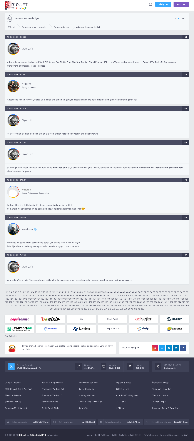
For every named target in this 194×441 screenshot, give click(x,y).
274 (105, 309)
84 (56, 295)
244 (119, 305)
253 (157, 305)
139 (70, 299)
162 (159, 299)
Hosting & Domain (87, 395)
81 (47, 295)
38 (103, 292)
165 (171, 299)
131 (38, 299)
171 (10, 302)
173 (17, 302)
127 (23, 299)
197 (110, 302)
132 (42, 299)
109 (139, 295)
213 (175, 302)
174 (21, 302)
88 (68, 295)
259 (182, 305)
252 (153, 305)
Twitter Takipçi (159, 401)
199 (118, 302)
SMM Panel (120, 401)
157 (140, 299)
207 (151, 302)
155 (132, 299)
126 (19, 299)
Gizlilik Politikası (101, 435)
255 (166, 305)
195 (102, 302)
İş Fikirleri (119, 408)
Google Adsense (13, 382)
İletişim (184, 435)
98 (98, 295)
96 (92, 295)
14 (33, 292)
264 (64, 309)
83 (53, 295)
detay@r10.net (181, 422)
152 (120, 299)
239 (98, 305)
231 (65, 305)
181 (47, 302)
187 (71, 302)
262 (56, 309)
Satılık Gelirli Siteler (51, 408)
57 (160, 292)
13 (31, 292)
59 (166, 292)
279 (125, 309)
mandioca (27, 229)
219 (15, 305)
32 (85, 292)
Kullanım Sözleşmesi (169, 435)
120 (179, 295)
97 (95, 295)
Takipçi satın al (112, 328)
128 (27, 299)
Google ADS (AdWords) (16, 408)
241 (107, 305)
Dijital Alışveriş (122, 389)
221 (23, 305)
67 (7, 295)
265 (68, 309)
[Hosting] (50, 329)
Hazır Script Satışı (50, 401)
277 (117, 309)
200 (122, 302)
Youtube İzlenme (160, 395)
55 (154, 292)
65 (184, 292)
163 (163, 299)
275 (109, 309)
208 (155, 302)
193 (94, 302)
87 (65, 295)
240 (103, 305)
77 (35, 295)
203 (134, 302)
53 (148, 292)
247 (132, 305)
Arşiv (89, 435)
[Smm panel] (19, 329)
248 (136, 305)
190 (83, 302)
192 (90, 302)
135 (54, 299)
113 (153, 295)
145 (93, 299)
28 (73, 292)
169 (186, 299)
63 (178, 292)
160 (151, 299)
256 (170, 305)
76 (33, 295)
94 (86, 295)
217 (7, 305)
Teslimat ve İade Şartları (130, 435)
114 (157, 295)
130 (35, 299)
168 (182, 299)
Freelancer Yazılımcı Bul (53, 389)
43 (118, 292)
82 (50, 295)
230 (61, 305)
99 (101, 295)
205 (143, 302)
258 (178, 305)
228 (52, 305)
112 (150, 295)
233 (73, 305)
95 (89, 295)
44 (121, 292)
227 (48, 305)
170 (6, 302)
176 (29, 302)
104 (119, 295)
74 (27, 295)
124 (11, 299)
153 (124, 299)
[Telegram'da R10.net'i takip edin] (169, 348)
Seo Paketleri (11, 336)
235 (82, 305)
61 (172, 292)
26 (67, 292)
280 (130, 309)
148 (105, 299)
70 (16, 295)
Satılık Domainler (86, 389)
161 (155, 299)
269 (85, 309)
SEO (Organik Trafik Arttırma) (18, 389)
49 (136, 292)
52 (145, 292)
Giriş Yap (163, 4)
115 (160, 295)
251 (149, 305)
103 (115, 295)
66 (187, 292)
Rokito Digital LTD (38, 435)
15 (36, 292)
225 (40, 305)
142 (81, 299)
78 (38, 295)
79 (41, 295)
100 (104, 295)
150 (112, 299)
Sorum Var (83, 408)
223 (31, 305)
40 (109, 292)
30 (79, 292)
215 (183, 302)
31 (82, 292)
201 (126, 302)
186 (67, 302)
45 (124, 292)
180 (44, 302)
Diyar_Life (27, 48)
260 (187, 305)
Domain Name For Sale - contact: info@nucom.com (156, 167)
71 (19, 295)
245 (124, 305)
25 (64, 292)
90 (74, 295)
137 (62, 299)
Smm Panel (112, 319)
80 (44, 295)
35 (94, 292)
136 (58, 299)
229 (57, 305)
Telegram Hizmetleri (161, 389)
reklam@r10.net (40, 422)
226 (44, 305)
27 (70, 292)
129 (31, 299)
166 (175, 299)
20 (49, 292)
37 (100, 292)
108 (135, 295)
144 (89, 299)
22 (55, 292)
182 (51, 302)
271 (93, 309)
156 (136, 299)
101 (108, 295)
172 (14, 302)
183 (55, 302)
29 (76, 292)
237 (90, 305)
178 (36, 302)
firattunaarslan (170, 368)
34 (91, 292)
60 (169, 292)
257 (174, 305)
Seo (81, 319)
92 (80, 295)
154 (128, 299)
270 (89, 309)
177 (32, 302)
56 (157, 292)
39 (106, 292)
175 (25, 302)
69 (13, 295)
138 (66, 299)
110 (143, 295)
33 (88, 292)
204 (139, 302)
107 (131, 295)
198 (114, 302)
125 (15, 299)
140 (73, 299)
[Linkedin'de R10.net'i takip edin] (176, 348)
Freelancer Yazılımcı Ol (52, 395)
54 (151, 292)
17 (41, 292)
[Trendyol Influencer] (50, 319)
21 (53, 292)
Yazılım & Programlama (52, 382)
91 (77, 295)
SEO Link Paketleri (13, 395)
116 (164, 295)
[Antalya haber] (174, 329)
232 (69, 305)
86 (62, 295)
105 (123, 295)
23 (58, 292)
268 (81, 309)
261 (51, 309)
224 (35, 305)
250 (145, 305)
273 (101, 309)
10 (23, 292)
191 (86, 302)
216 (187, 302)
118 (171, 295)
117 (168, 295)
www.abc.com (60, 167)
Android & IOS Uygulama (126, 395)
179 (40, 302)
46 (127, 292)
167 (179, 299)
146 (97, 299)
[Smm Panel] (19, 319)
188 (75, 302)
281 (134, 309)
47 (130, 292)
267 (77, 309)
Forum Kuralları (151, 435)
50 (139, 292)
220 (19, 305)
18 (44, 292)
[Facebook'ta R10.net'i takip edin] (183, 348)
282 (138, 309)
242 (111, 305)
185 (63, 302)
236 (86, 305)
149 (108, 299)
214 (179, 302)
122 (186, 295)
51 (142, 292)
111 (146, 295)
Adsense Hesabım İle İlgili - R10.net (16, 5)
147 (101, 299)
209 (160, 302)
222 (27, 305)
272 (97, 309)
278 (121, 309)
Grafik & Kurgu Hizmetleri (90, 401)
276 (113, 309)
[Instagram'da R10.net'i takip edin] (155, 348)
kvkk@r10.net (88, 422)
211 (167, 302)
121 (182, 295)
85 (59, 295)
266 (73, 309)
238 (94, 305)
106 (127, 295)
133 (46, 299)
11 (25, 292)
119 (175, 295)
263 (60, 309)
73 (24, 295)
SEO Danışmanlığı (13, 401)
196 (106, 302)
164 (167, 299)
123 (7, 299)
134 (50, 299)
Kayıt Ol (181, 4)
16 (39, 292)
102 (112, 295)
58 (163, 292)
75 (30, 295)
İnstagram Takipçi (160, 382)
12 (28, 292)
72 (21, 295)
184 (59, 302)
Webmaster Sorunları (88, 382)
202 (130, 302)
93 (83, 295)
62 (175, 292)
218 (11, 305)
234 (77, 305)
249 (140, 305)
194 (98, 302)
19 (47, 292)
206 (147, 302)
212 (171, 302)
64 (181, 292)
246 (128, 305)
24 (61, 292)
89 (71, 295)
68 (10, 295)
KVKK (114, 435)
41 (112, 292)
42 (115, 292)
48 (133, 292)
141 (77, 299)
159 (147, 299)
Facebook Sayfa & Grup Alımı (165, 408)
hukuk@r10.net (134, 422)
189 (79, 302)
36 (97, 292)
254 (161, 305)
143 (85, 299)
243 (115, 305)
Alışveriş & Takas (123, 382)
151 (116, 299)
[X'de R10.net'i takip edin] (162, 348)
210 (164, 302)
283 (142, 309)
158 (144, 299)
